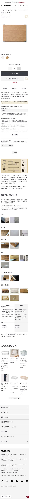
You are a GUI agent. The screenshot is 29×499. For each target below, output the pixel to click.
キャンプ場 (18, 459)
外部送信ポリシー (15, 475)
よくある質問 (9, 456)
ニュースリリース (4, 468)
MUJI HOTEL (10, 460)
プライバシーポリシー (5, 475)
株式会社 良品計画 (14, 470)
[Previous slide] (11, 49)
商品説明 (5, 88)
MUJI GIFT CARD (22, 464)
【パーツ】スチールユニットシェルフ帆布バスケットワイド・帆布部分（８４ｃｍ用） (23, 387)
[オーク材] (7, 57)
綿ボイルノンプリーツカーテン (14, 359)
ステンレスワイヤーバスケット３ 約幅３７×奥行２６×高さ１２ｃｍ (14, 386)
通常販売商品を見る (5, 108)
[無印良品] (5, 451)
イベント (8, 454)
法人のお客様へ (4, 465)
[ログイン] (18, 5)
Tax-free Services (12, 465)
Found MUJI (24, 459)
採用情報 (11, 468)
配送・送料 (24, 88)
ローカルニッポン (14, 454)
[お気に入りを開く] (21, 5)
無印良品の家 (3, 459)
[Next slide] (17, 49)
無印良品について (4, 470)
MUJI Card (15, 464)
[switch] (26, 16)
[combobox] (6, 496)
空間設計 (3, 456)
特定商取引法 (23, 475)
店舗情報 (3, 454)
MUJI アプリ (3, 464)
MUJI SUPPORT (23, 454)
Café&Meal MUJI (11, 459)
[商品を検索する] (15, 5)
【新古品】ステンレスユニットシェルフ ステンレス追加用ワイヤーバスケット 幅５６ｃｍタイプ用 (4, 363)
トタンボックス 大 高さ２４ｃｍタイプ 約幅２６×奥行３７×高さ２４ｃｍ (24, 362)
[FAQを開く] (24, 5)
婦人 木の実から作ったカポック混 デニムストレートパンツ (4, 385)
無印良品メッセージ (19, 468)
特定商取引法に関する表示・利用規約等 (9, 472)
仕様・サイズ (14, 88)
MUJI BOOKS (4, 460)
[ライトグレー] (2, 57)
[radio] (2, 57)
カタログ (9, 464)
